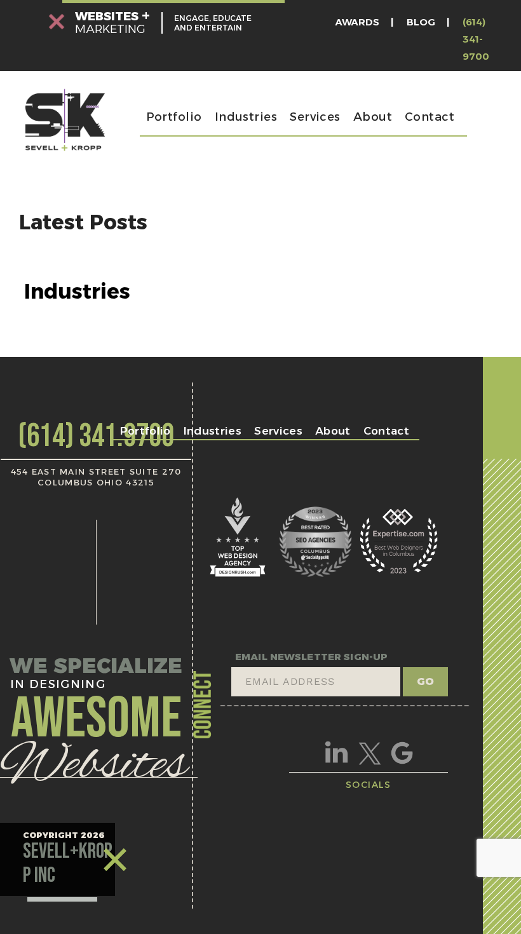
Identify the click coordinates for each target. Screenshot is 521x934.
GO (425, 681)
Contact (429, 117)
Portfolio (174, 117)
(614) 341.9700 (96, 436)
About (372, 117)
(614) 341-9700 (476, 39)
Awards (357, 22)
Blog (421, 22)
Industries (246, 117)
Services (315, 117)
